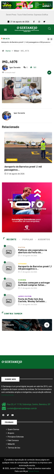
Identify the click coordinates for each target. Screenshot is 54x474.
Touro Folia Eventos (25, 15)
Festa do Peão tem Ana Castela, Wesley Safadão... (32, 300)
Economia (22, 280)
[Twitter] (8, 415)
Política (21, 247)
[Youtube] (12, 415)
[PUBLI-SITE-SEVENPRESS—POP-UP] (27, 207)
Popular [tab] (27, 239)
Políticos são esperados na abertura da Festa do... (32, 251)
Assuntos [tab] (44, 239)
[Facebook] (3, 415)
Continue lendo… (8, 395)
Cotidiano (9, 160)
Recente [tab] (11, 239)
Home (8, 51)
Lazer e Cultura (25, 296)
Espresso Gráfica (41, 15)
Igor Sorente (14, 67)
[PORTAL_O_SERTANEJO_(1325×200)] (27, 5)
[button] (5, 29)
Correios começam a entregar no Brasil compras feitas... (34, 283)
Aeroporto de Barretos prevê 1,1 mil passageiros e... (35, 267)
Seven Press (11, 15)
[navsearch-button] (49, 29)
